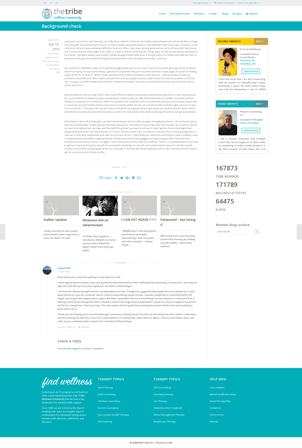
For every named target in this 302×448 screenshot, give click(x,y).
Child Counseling (106, 394)
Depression (53, 53)
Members (199, 13)
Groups (213, 13)
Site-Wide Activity (180, 13)
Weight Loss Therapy (165, 421)
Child (44, 61)
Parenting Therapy (163, 394)
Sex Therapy (160, 401)
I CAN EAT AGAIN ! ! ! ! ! (138, 219)
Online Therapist (249, 122)
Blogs (225, 13)
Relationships (52, 65)
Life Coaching (105, 421)
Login (238, 13)
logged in (76, 348)
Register (253, 13)
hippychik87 (64, 268)
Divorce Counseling (108, 407)
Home (162, 13)
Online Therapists (225, 2)
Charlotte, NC (247, 60)
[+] (61, 205)
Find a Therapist (246, 2)
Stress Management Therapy (169, 414)
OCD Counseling (162, 387)
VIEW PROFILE (250, 71)
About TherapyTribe (220, 401)
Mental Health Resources (223, 394)
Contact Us (215, 407)
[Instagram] (57, 3)
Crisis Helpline (217, 387)
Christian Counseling (109, 401)
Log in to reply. (65, 327)
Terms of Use (217, 414)
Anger (48, 57)
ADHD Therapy (105, 387)
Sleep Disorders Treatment (168, 407)
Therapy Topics (201, 2)
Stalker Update (55, 219)
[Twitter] (45, 3)
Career (55, 57)
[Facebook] (51, 3)
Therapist (54, 68)
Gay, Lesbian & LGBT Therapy (113, 414)
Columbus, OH (248, 63)
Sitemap (214, 421)
